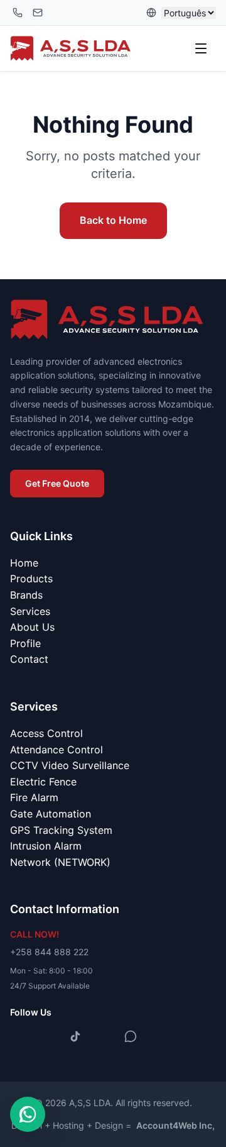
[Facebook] (20, 1036)
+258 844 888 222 (49, 951)
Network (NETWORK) (60, 862)
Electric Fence (43, 781)
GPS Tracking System (61, 830)
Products (31, 578)
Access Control (46, 733)
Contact (29, 659)
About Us (32, 627)
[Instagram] (48, 1036)
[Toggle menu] (202, 48)
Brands (26, 595)
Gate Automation (50, 813)
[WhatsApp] (131, 1036)
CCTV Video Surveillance (69, 765)
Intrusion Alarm (46, 845)
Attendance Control (56, 749)
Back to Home (113, 220)
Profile (25, 643)
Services (30, 611)
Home (24, 563)
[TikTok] (75, 1036)
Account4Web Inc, (175, 1125)
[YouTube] (103, 1036)
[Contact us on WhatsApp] (27, 1114)
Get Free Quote (57, 483)
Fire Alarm (34, 797)
